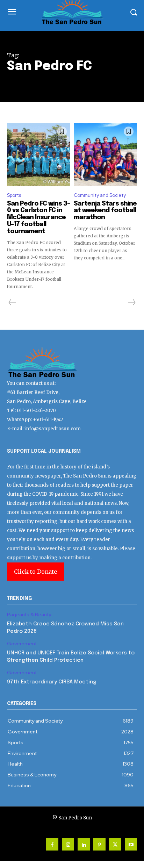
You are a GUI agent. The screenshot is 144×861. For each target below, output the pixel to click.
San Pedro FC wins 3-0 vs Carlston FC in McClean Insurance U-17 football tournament (38, 218)
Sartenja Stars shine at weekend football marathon (105, 211)
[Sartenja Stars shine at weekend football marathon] (105, 154)
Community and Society (100, 195)
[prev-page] (12, 302)
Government (22, 644)
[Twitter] (115, 844)
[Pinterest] (99, 844)
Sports (14, 195)
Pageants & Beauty (29, 615)
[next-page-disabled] (131, 302)
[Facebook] (52, 844)
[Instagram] (68, 844)
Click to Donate (35, 571)
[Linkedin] (84, 844)
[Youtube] (131, 844)
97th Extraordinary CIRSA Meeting (51, 682)
